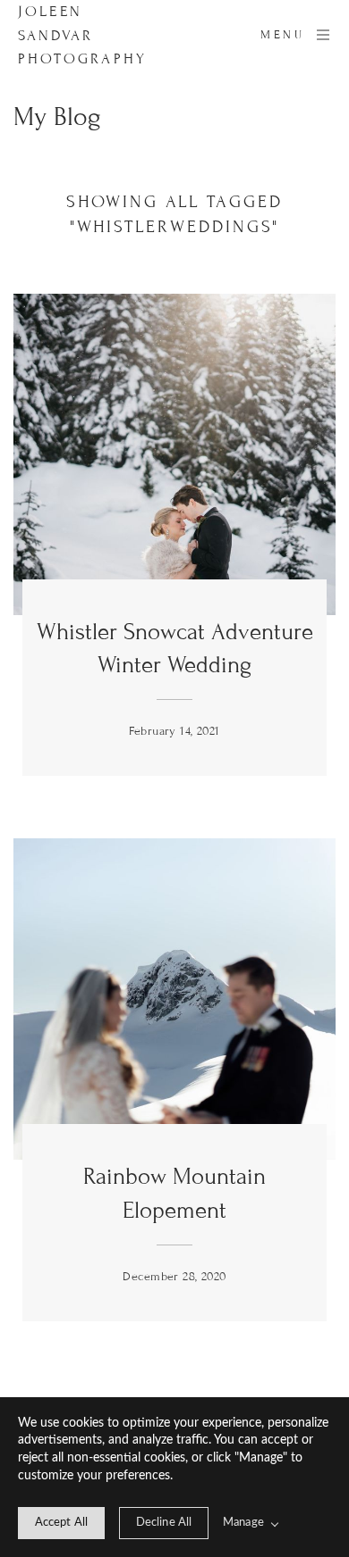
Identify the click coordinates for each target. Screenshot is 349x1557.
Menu (282, 35)
